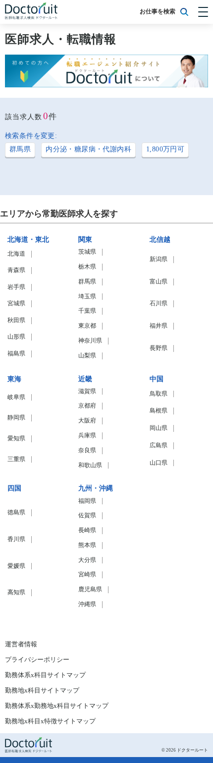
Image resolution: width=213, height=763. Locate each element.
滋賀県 (87, 391)
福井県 (158, 326)
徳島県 (16, 512)
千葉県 (87, 311)
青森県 (16, 270)
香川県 (16, 539)
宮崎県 (87, 574)
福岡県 (87, 501)
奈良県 (87, 450)
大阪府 (87, 420)
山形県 (16, 337)
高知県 (16, 592)
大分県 (87, 560)
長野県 (158, 348)
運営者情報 (21, 644)
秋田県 (16, 320)
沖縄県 (87, 604)
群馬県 (20, 149)
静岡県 (16, 418)
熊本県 (87, 545)
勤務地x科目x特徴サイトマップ (50, 721)
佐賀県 (87, 515)
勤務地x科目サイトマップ (42, 690)
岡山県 (158, 428)
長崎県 (87, 530)
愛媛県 (16, 566)
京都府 (87, 406)
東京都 (87, 326)
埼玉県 (87, 296)
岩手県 (16, 287)
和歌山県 (90, 465)
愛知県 (16, 438)
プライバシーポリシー (37, 659)
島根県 (158, 411)
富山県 (158, 281)
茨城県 (87, 252)
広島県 (158, 445)
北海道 (16, 254)
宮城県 (16, 303)
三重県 (16, 459)
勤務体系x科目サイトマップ (45, 675)
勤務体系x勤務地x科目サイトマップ (56, 705)
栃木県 (87, 267)
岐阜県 (16, 397)
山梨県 (87, 355)
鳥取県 (158, 394)
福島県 (16, 353)
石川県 (158, 303)
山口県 (158, 463)
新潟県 (158, 259)
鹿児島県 (90, 589)
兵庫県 (87, 435)
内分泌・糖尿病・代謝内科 (88, 149)
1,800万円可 (165, 149)
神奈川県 (90, 341)
